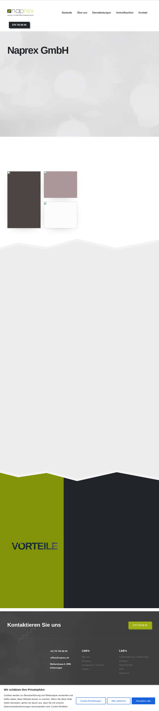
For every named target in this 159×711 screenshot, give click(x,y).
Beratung (92, 428)
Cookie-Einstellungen (90, 701)
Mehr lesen (29, 145)
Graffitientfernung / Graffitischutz (112, 369)
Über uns (82, 12)
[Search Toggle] (36, 25)
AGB (121, 669)
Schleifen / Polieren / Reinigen (35, 311)
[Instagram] (18, 671)
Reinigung (86, 661)
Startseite (67, 12)
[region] (79, 698)
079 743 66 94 (19, 24)
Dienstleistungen (101, 12)
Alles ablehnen (118, 701)
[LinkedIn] (26, 671)
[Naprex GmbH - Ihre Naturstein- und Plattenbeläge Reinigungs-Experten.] (20, 12)
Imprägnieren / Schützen (105, 311)
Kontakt (143, 12)
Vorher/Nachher (125, 12)
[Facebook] (10, 671)
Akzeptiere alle (143, 701)
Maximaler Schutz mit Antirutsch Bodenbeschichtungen (38, 425)
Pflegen (17, 369)
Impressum (124, 673)
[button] (71, 331)
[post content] (42, 303)
